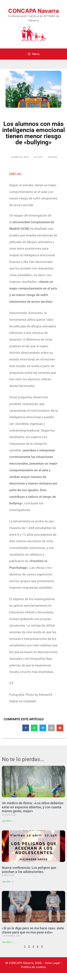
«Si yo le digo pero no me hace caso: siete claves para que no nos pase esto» (33, 930)
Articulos (52, 157)
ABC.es (15, 174)
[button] (25, 728)
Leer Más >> (8, 821)
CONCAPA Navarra (33, 10)
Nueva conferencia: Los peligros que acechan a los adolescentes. (29, 870)
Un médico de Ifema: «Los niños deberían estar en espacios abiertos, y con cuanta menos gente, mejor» (32, 807)
